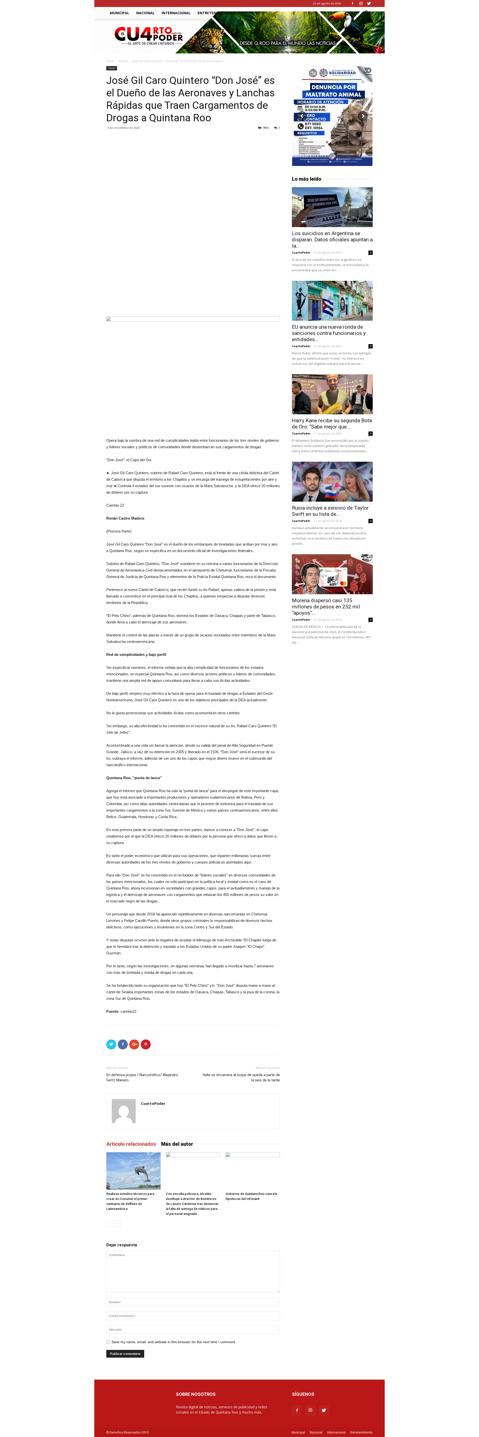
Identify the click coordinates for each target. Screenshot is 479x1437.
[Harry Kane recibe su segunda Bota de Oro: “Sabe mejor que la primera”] (332, 394)
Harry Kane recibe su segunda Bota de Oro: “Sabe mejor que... (332, 424)
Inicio (110, 61)
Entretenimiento (215, 12)
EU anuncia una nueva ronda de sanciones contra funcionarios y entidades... (329, 333)
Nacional (145, 12)
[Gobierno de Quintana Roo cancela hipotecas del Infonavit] (253, 1171)
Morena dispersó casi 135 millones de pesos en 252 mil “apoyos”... (326, 606)
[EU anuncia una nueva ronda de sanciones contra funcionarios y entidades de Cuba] (332, 301)
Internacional (176, 12)
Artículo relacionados (131, 1144)
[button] (367, 13)
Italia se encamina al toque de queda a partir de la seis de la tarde (241, 1077)
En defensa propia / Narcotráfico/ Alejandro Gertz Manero (142, 1077)
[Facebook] (352, 3)
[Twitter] (369, 3)
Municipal (119, 12)
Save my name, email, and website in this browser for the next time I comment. (174, 1342)
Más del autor (177, 1144)
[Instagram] (360, 3)
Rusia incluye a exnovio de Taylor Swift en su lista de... (330, 511)
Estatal (123, 61)
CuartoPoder (153, 1103)
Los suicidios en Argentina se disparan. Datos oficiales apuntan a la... (332, 239)
